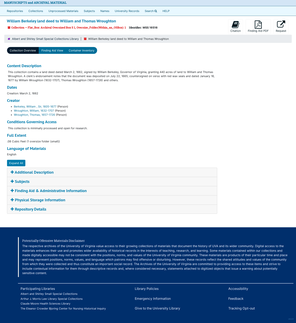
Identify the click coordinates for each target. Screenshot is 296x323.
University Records (127, 11)
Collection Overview (23, 50)
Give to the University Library (157, 308)
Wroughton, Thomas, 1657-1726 (34, 114)
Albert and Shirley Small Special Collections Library (45, 39)
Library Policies (147, 289)
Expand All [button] (16, 163)
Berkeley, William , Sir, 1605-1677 (35, 106)
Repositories (15, 11)
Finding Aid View (52, 50)
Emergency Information (153, 299)
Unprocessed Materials (63, 11)
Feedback (235, 299)
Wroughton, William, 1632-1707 (34, 110)
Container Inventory (81, 50)
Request (281, 30)
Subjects (89, 11)
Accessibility (238, 289)
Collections (35, 11)
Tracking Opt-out (241, 308)
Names (104, 11)
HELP (166, 11)
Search (151, 11)
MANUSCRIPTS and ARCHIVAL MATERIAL (35, 3)
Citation (235, 30)
